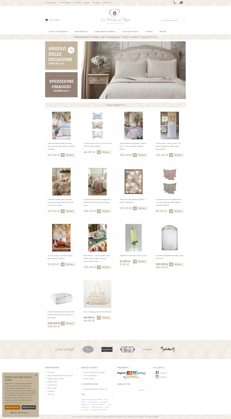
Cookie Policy (52, 385)
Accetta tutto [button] (12, 407)
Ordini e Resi (51, 388)
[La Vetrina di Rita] (115, 10)
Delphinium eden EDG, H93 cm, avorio (133, 255)
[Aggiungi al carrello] (63, 155)
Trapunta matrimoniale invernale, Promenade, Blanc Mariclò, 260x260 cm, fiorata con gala (60, 202)
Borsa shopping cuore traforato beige (97, 312)
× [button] (36, 375)
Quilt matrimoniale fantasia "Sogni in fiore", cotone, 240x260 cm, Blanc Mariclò (133, 146)
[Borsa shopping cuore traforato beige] (97, 294)
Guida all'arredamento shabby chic (95, 389)
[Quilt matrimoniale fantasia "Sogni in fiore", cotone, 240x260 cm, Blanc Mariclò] (133, 125)
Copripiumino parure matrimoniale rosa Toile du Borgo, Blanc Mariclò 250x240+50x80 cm (168, 202)
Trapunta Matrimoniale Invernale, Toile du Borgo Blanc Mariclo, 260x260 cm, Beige (61, 146)
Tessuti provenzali (97, 407)
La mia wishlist (65, 2)
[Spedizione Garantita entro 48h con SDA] (181, 2)
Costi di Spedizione (90, 375)
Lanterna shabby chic (98, 404)
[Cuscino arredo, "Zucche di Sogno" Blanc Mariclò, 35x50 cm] (61, 238)
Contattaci (107, 2)
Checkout (77, 2)
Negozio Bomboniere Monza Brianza (60, 375)
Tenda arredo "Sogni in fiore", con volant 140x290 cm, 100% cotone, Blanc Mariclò (168, 146)
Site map (50, 394)
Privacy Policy (52, 382)
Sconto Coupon (88, 379)
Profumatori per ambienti (98, 409)
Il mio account (50, 2)
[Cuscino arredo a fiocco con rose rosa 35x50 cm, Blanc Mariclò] (97, 125)
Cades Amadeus (93, 402)
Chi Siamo (96, 2)
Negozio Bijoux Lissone (55, 379)
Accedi (86, 2)
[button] (20, 412)
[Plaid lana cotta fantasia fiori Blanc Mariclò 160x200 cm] (133, 181)
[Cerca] (184, 20)
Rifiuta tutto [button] (29, 407)
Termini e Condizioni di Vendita (94, 372)
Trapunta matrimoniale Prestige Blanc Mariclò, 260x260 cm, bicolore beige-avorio (97, 202)
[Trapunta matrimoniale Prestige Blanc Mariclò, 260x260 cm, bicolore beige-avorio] (97, 181)
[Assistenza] (174, 2)
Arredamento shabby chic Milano (92, 399)
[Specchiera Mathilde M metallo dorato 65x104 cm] (169, 238)
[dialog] (20, 395)
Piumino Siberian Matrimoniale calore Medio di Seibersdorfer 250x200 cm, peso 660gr (61, 315)
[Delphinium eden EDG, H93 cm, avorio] (133, 238)
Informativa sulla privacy (19, 403)
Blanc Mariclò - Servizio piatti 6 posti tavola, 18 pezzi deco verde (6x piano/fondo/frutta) (96, 258)
